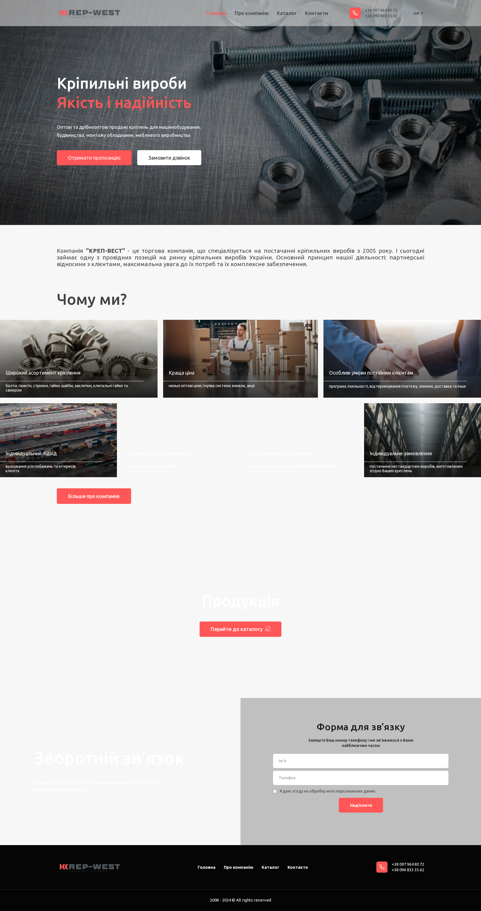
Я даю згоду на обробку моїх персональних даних (327, 791)
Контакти (316, 13)
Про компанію (252, 13)
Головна (216, 13)
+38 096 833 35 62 (381, 15)
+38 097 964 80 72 (381, 10)
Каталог (287, 13)
